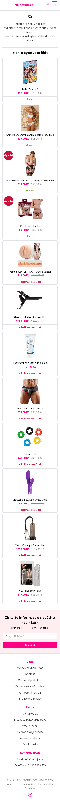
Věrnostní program (30, 692)
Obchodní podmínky (30, 680)
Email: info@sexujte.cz (30, 759)
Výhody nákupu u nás (30, 668)
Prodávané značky (30, 698)
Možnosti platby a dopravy (30, 719)
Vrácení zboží (30, 726)
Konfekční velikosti (30, 738)
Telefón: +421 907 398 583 (30, 765)
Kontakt (30, 674)
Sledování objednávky (30, 732)
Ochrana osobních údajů (30, 686)
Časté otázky (30, 744)
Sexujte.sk (30, 788)
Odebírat (30, 645)
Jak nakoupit (30, 713)
